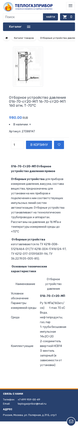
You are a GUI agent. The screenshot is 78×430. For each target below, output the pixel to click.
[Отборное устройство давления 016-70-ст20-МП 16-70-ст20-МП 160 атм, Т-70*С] (39, 67)
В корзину (39, 145)
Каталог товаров (24, 38)
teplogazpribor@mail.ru (32, 403)
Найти (50, 16)
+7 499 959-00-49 (29, 399)
